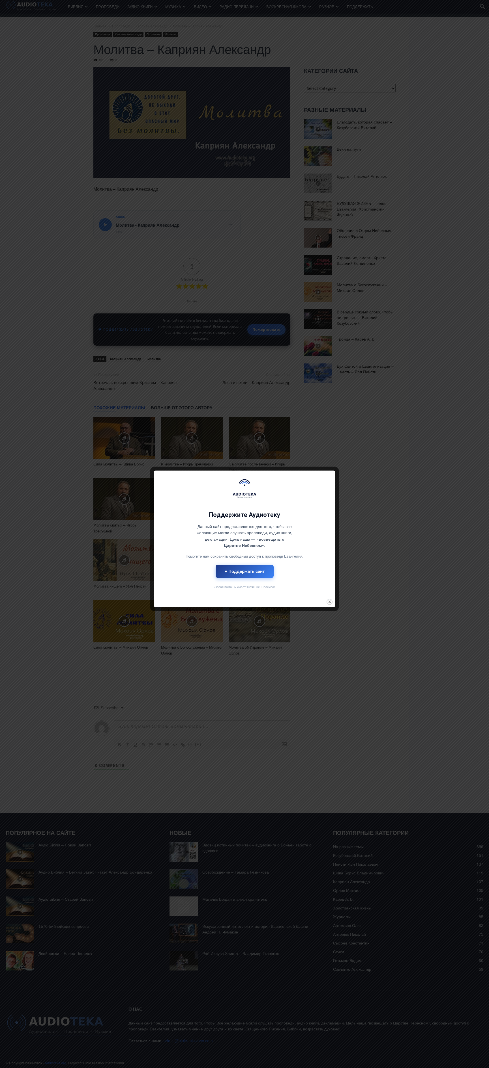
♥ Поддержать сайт (245, 571)
